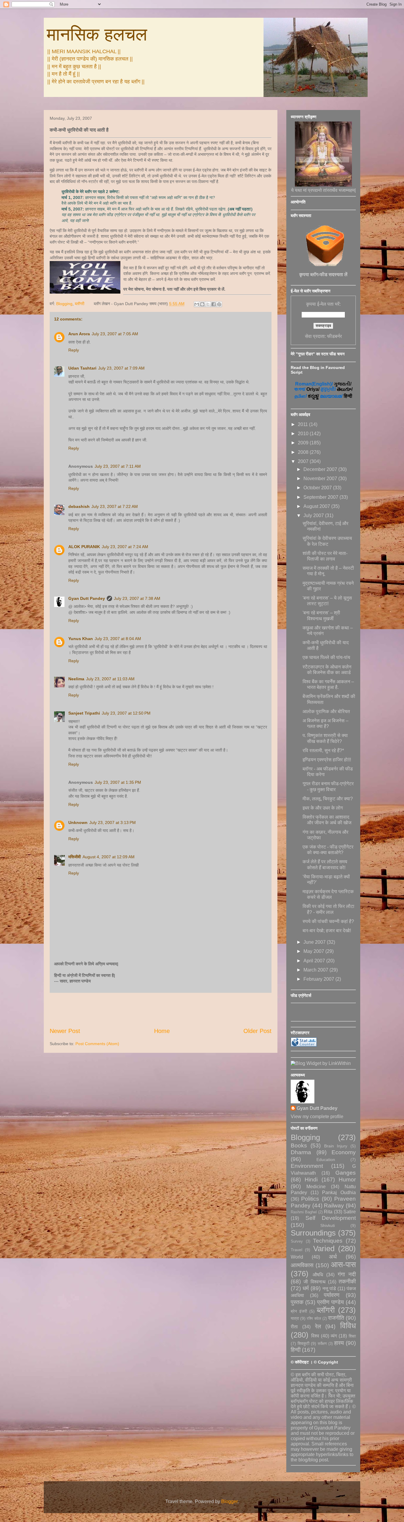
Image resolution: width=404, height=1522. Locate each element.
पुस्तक (297, 1302)
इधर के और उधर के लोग (323, 807)
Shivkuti (327, 1225)
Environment (307, 1166)
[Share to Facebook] (213, 304)
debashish (79, 506)
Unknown (78, 822)
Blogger (229, 1501)
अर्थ (333, 1257)
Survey (297, 1241)
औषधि (318, 1274)
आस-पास (343, 1264)
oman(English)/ (314, 383)
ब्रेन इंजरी (299, 1311)
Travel (296, 1249)
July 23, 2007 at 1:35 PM (118, 782)
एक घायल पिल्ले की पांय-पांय (326, 657)
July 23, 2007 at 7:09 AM (121, 368)
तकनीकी (347, 1281)
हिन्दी (295, 1350)
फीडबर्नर (334, 336)
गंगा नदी (347, 1274)
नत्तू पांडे (329, 1288)
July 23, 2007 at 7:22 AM (114, 506)
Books (299, 1145)
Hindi (311, 1179)
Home (162, 1031)
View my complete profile (317, 1116)
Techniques (327, 1241)
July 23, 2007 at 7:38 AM (137, 598)
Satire (349, 1211)
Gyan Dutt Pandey (86, 598)
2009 (304, 442)
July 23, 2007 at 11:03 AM (110, 678)
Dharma (301, 1152)
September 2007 (321, 497)
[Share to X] (208, 304)
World (297, 1256)
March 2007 (316, 969)
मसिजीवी (74, 856)
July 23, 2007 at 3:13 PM (112, 822)
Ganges (345, 1173)
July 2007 (314, 515)
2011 (303, 424)
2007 (304, 461)
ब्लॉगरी (79, 303)
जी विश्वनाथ (314, 1281)
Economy (344, 1152)
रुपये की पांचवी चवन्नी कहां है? (328, 921)
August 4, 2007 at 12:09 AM (109, 856)
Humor (347, 1179)
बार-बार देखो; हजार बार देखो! (327, 930)
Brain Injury (336, 1146)
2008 (304, 452)
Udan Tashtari (82, 368)
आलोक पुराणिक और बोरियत (326, 711)
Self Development (331, 1218)
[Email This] (197, 304)
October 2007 (318, 487)
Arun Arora (79, 333)
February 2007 (319, 979)
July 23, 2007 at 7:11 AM (118, 466)
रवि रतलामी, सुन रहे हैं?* (323, 750)
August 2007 (317, 506)
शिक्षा (352, 1336)
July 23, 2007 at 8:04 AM (118, 638)
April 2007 (314, 960)
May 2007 (314, 951)
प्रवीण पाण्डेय (330, 1302)
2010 (304, 433)
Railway (334, 1205)
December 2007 (320, 469)
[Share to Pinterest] (219, 304)
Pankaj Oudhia (339, 1192)
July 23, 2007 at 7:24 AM (125, 546)
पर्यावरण (332, 1295)
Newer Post (65, 1031)
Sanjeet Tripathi (84, 713)
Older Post (257, 1031)
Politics (310, 1199)
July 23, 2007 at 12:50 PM (126, 713)
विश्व (315, 1335)
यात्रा (295, 1318)
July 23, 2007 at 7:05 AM (115, 333)
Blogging (64, 303)
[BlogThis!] (202, 304)
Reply (73, 350)
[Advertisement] (160, 1010)
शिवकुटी (303, 1343)
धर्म (306, 1288)
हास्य (339, 1343)
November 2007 (320, 478)
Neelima (76, 678)
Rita (328, 1211)
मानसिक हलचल (97, 34)
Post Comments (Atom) (97, 1043)
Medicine (316, 1186)
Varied (323, 1248)
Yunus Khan (80, 638)
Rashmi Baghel (304, 1212)
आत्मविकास (302, 1265)
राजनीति (336, 1318)
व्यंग (334, 1335)
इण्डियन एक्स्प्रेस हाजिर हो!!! (327, 759)
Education (325, 1159)
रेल (318, 1326)
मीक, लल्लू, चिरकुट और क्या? (328, 798)
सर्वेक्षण (322, 1343)
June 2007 (315, 942)
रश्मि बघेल (314, 1318)
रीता (294, 1326)
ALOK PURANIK (84, 546)
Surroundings (313, 1233)
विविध (348, 1326)
